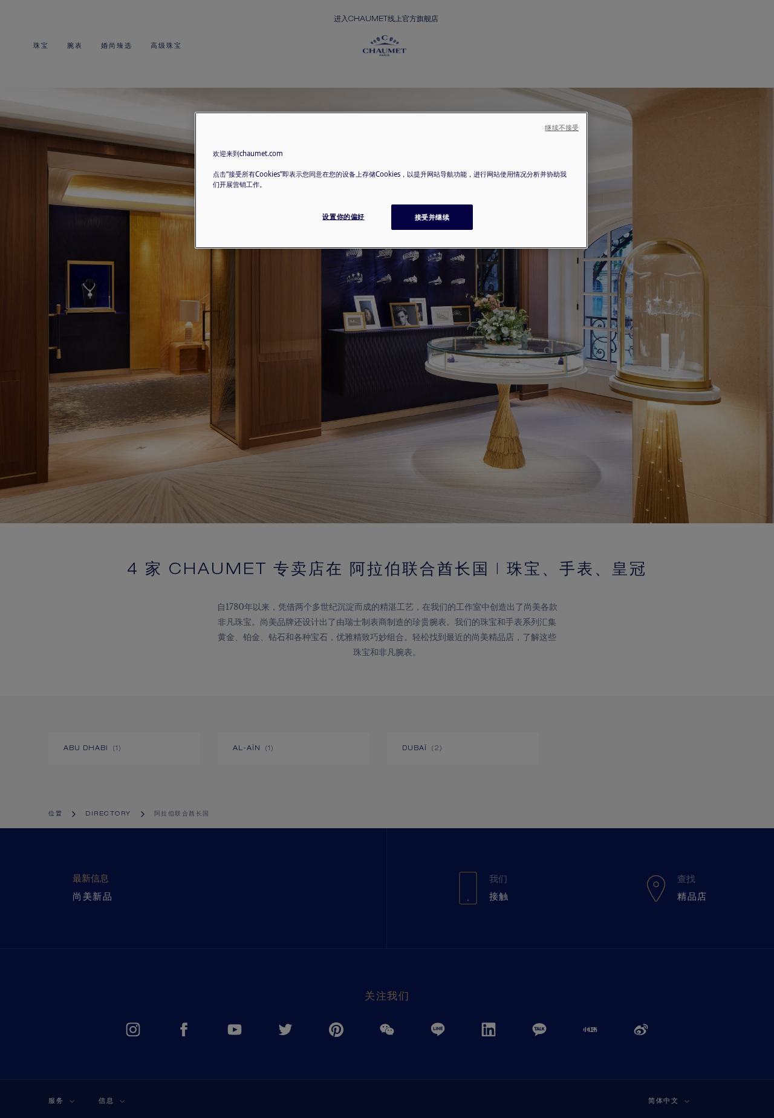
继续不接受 (562, 127)
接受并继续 (432, 216)
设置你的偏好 (343, 216)
